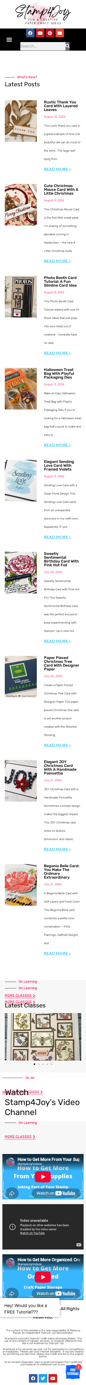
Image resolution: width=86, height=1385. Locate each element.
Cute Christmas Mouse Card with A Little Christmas (61, 189)
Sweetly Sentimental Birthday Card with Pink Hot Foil (61, 559)
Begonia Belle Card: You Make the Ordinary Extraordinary (61, 872)
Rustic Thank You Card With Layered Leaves (61, 106)
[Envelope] (59, 33)
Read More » (57, 169)
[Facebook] (30, 33)
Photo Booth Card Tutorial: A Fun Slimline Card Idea (60, 281)
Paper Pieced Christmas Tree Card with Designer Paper (61, 663)
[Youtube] (40, 33)
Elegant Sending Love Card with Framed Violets (59, 465)
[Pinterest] (50, 33)
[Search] (67, 46)
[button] (9, 39)
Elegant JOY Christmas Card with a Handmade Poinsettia (60, 767)
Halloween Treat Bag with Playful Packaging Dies (59, 373)
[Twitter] (43, 1378)
